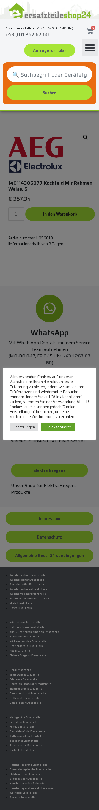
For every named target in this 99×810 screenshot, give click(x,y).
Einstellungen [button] (24, 427)
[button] (90, 47)
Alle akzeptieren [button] (58, 427)
